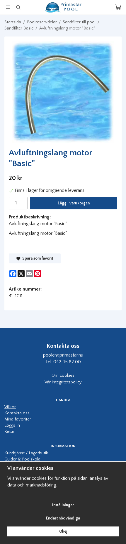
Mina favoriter (17, 419)
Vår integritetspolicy (63, 382)
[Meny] (8, 7)
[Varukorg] (118, 7)
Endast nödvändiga (63, 518)
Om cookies (63, 375)
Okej (63, 531)
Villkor (10, 407)
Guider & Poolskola (22, 459)
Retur (9, 431)
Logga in (12, 425)
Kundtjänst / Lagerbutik (26, 453)
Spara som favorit (37, 258)
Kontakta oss (17, 413)
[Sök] (18, 7)
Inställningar (63, 505)
